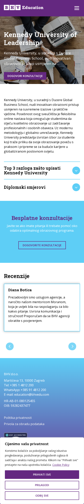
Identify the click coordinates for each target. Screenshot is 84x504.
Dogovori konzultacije (25, 76)
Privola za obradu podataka (24, 424)
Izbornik (76, 8)
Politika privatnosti (18, 418)
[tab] (42, 170)
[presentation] (10, 346)
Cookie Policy (60, 465)
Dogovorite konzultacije (42, 245)
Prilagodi (42, 485)
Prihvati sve (42, 474)
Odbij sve (42, 495)
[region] (42, 470)
